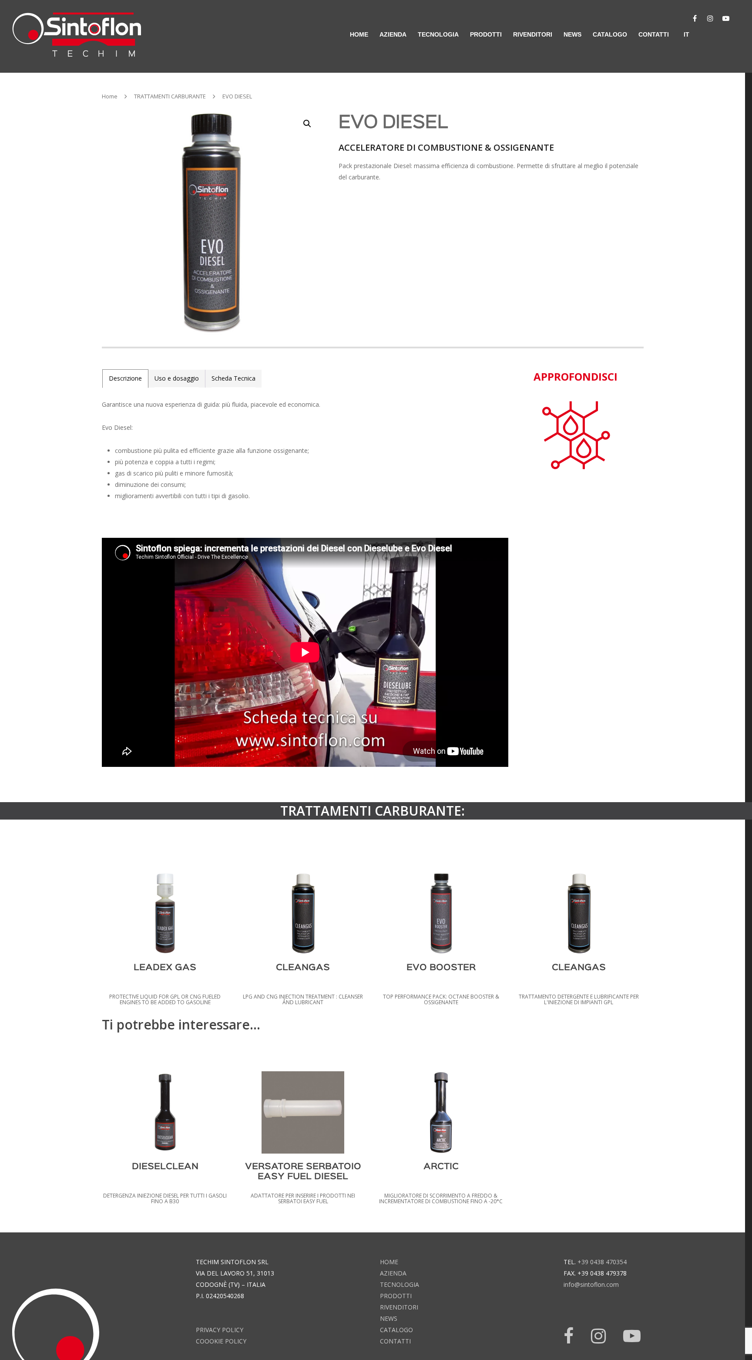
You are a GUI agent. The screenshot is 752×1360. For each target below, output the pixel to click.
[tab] (125, 378)
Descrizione (125, 378)
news (572, 34)
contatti (653, 34)
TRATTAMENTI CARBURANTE (170, 96)
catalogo (610, 34)
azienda (392, 34)
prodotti (396, 1296)
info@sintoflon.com (591, 1284)
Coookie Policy (221, 1341)
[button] (307, 124)
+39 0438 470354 (602, 1262)
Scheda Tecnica (233, 378)
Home (110, 96)
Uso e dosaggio (176, 378)
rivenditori (532, 34)
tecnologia (399, 1284)
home (359, 34)
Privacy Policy (219, 1330)
